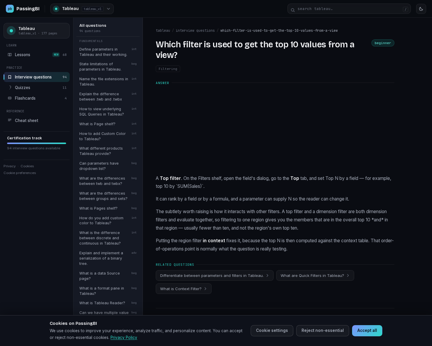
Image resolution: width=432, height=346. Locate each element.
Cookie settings (272, 330)
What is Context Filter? (181, 288)
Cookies (27, 166)
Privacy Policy (123, 337)
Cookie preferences (20, 173)
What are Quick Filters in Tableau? (312, 275)
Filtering (168, 69)
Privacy (10, 166)
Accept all (367, 330)
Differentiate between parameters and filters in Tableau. (212, 275)
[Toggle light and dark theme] (421, 9)
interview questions (195, 30)
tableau (163, 30)
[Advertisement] (275, 129)
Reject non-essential (323, 330)
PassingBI (23, 8)
